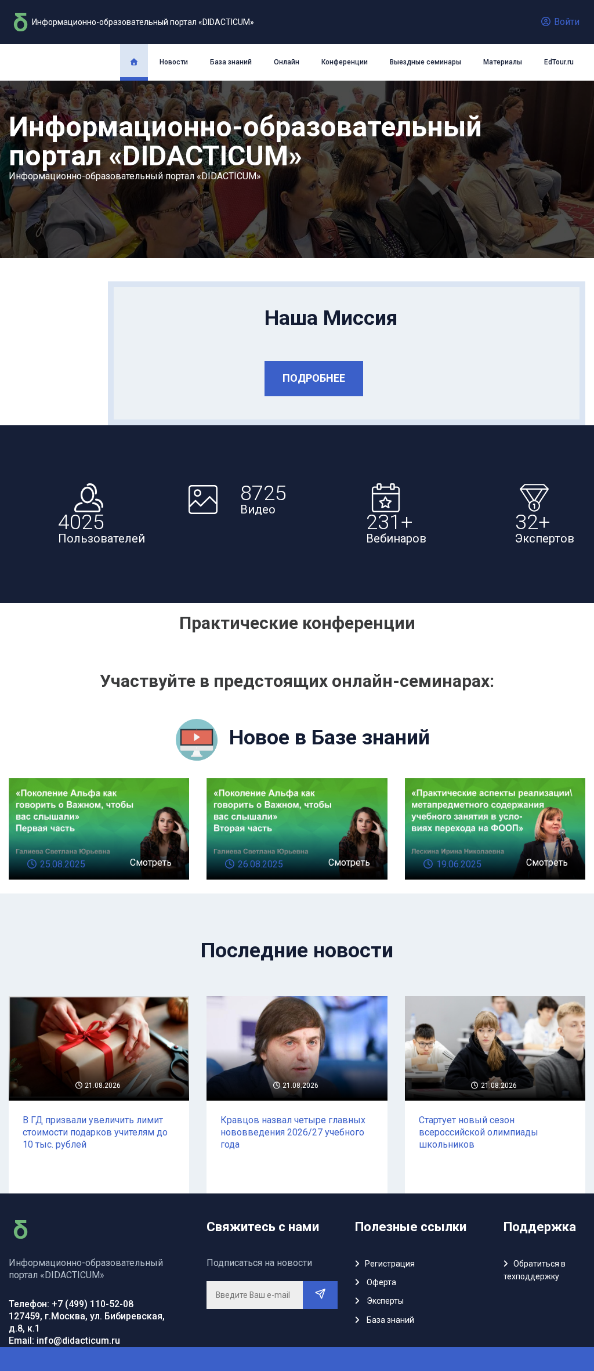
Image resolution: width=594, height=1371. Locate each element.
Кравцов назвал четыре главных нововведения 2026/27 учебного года (292, 1132)
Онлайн (286, 62)
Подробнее (313, 378)
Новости (174, 62)
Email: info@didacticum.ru (64, 1340)
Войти (565, 21)
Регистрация (390, 1263)
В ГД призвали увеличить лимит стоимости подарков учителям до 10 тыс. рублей (95, 1132)
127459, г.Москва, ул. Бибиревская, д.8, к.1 (87, 1322)
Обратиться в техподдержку (535, 1270)
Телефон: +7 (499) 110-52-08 (71, 1303)
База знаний (231, 62)
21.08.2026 (102, 1085)
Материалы (502, 62)
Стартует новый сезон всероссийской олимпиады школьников (478, 1132)
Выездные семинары (425, 62)
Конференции (344, 62)
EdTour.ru (559, 62)
